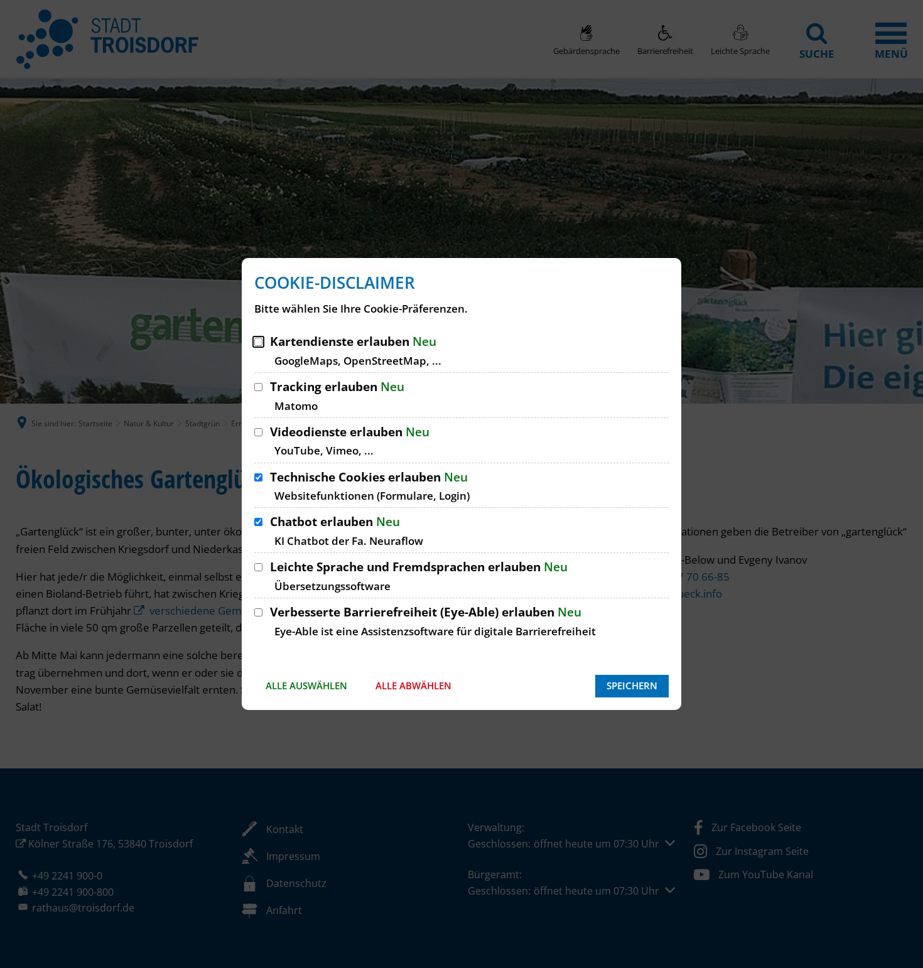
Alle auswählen (306, 685)
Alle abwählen (413, 685)
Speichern (632, 685)
